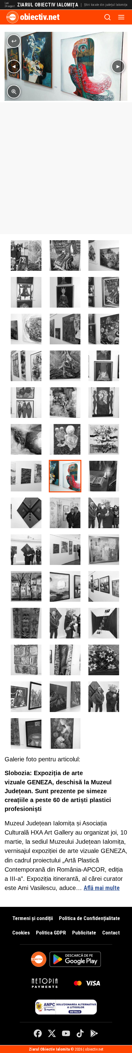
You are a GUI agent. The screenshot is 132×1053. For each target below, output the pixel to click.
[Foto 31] (65, 549)
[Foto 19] (65, 439)
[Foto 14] (65, 255)
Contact (111, 933)
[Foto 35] (65, 513)
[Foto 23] (26, 402)
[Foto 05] (103, 476)
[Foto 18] (103, 439)
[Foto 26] (103, 586)
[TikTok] (80, 1033)
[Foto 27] (65, 586)
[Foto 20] (26, 439)
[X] (52, 1033)
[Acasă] (13, 17)
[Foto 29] (26, 586)
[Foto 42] (103, 696)
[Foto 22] (65, 402)
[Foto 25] (65, 733)
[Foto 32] (26, 549)
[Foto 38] (65, 623)
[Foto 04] (26, 513)
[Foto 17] (26, 476)
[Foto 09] (26, 329)
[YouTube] (66, 1033)
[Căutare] (107, 17)
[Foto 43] (65, 696)
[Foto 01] (65, 660)
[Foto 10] (103, 292)
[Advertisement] (66, 168)
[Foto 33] (103, 513)
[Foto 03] (103, 623)
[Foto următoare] (118, 66)
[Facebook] (38, 1033)
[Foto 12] (26, 292)
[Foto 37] (26, 623)
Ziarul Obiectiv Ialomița (47, 4)
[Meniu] (121, 17)
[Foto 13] (103, 255)
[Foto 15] (26, 365)
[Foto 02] (26, 660)
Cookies (21, 933)
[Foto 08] (65, 329)
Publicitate (84, 933)
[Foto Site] (26, 255)
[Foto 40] (26, 733)
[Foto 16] (65, 365)
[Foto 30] (103, 549)
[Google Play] (94, 1033)
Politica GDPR (51, 933)
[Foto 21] (103, 402)
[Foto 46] (103, 660)
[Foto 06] (65, 476)
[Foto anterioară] (14, 66)
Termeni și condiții (32, 918)
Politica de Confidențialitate (89, 918)
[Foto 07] (103, 329)
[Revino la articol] (14, 41)
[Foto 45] (26, 696)
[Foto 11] (65, 292)
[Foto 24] (103, 365)
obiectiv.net (39, 17)
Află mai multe (102, 888)
